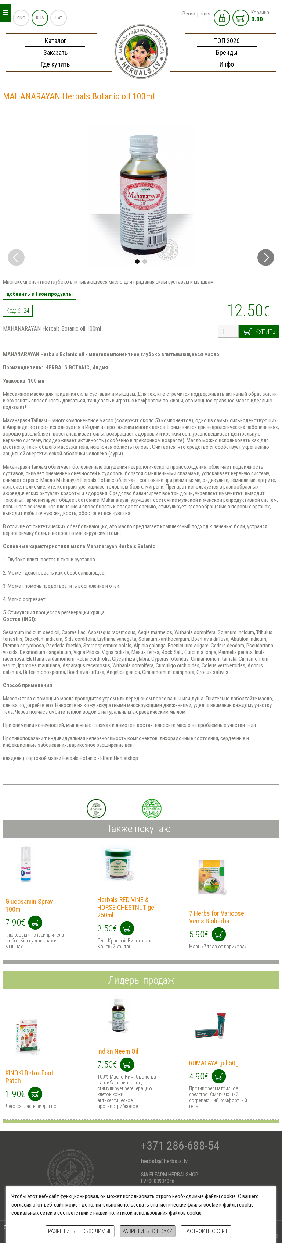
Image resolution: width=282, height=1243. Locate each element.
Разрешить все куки (147, 1231)
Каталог (55, 41)
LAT (58, 18)
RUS (40, 18)
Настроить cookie (205, 1231)
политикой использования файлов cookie (155, 1213)
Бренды (227, 52)
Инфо (227, 64)
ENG (21, 18)
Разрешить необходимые (80, 1231)
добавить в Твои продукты (39, 294)
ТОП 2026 (227, 41)
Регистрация (196, 14)
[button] (265, 257)
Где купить (55, 64)
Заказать (55, 52)
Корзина (260, 16)
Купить (265, 331)
